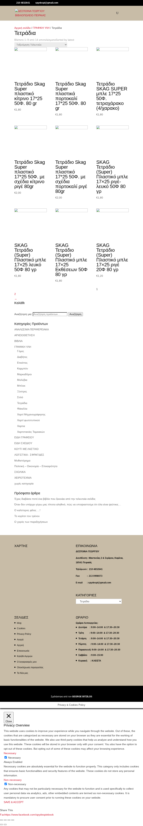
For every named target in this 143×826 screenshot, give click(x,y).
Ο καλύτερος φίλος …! (27, 510)
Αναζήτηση (75, 314)
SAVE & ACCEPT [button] (14, 802)
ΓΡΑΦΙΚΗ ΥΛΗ (41, 27)
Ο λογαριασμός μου (27, 662)
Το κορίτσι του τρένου (27, 515)
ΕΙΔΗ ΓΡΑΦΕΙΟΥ (24, 437)
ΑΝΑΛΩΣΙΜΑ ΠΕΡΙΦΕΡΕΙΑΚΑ (31, 329)
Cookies (21, 628)
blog (19, 623)
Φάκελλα (22, 408)
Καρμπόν (22, 368)
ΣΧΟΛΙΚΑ (20, 471)
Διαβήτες (22, 356)
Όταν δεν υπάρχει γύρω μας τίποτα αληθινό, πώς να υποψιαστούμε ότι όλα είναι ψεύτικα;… (67, 504)
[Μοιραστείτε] (5, 820)
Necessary (14, 757)
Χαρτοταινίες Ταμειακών (31, 431)
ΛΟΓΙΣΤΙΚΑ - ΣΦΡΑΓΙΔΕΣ (29, 454)
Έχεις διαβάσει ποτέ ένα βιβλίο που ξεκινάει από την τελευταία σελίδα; (55, 498)
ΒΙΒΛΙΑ (18, 341)
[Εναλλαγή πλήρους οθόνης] (8, 820)
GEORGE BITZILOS (82, 696)
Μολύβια (22, 379)
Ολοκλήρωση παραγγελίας (30, 667)
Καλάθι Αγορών (24, 656)
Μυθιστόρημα (22, 460)
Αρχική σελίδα (22, 27)
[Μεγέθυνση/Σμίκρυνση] (12, 820)
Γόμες (20, 351)
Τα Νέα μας (22, 673)
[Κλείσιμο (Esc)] (1, 820)
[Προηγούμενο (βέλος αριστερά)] (1, 824)
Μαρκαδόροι (24, 374)
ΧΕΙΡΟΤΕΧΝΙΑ (22, 477)
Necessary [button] (10, 753)
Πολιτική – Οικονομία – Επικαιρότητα (35, 466)
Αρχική (20, 645)
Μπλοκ (21, 385)
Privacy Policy (24, 634)
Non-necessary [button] (13, 779)
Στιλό (20, 397)
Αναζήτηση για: (23, 314)
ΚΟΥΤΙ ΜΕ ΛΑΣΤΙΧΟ (26, 448)
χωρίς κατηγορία (24, 483)
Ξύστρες (22, 391)
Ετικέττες (22, 362)
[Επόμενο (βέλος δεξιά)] (5, 824)
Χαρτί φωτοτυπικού (28, 420)
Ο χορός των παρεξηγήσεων (31, 521)
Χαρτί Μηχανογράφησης (31, 414)
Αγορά (20, 639)
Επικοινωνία (23, 651)
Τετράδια (22, 403)
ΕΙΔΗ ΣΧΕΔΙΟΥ (23, 443)
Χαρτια (21, 425)
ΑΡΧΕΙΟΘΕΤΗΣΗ (24, 335)
